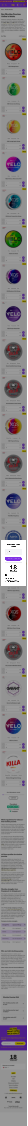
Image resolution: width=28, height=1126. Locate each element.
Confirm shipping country (13, 558)
